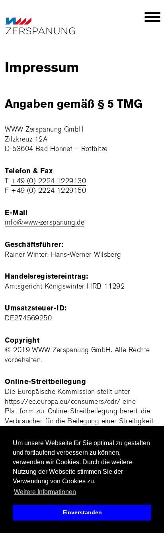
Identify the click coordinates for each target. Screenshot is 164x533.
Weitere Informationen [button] (45, 491)
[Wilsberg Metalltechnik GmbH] (26, 22)
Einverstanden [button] (82, 512)
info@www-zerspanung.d (42, 222)
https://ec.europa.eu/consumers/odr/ (62, 401)
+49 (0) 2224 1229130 (48, 181)
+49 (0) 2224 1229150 (48, 190)
